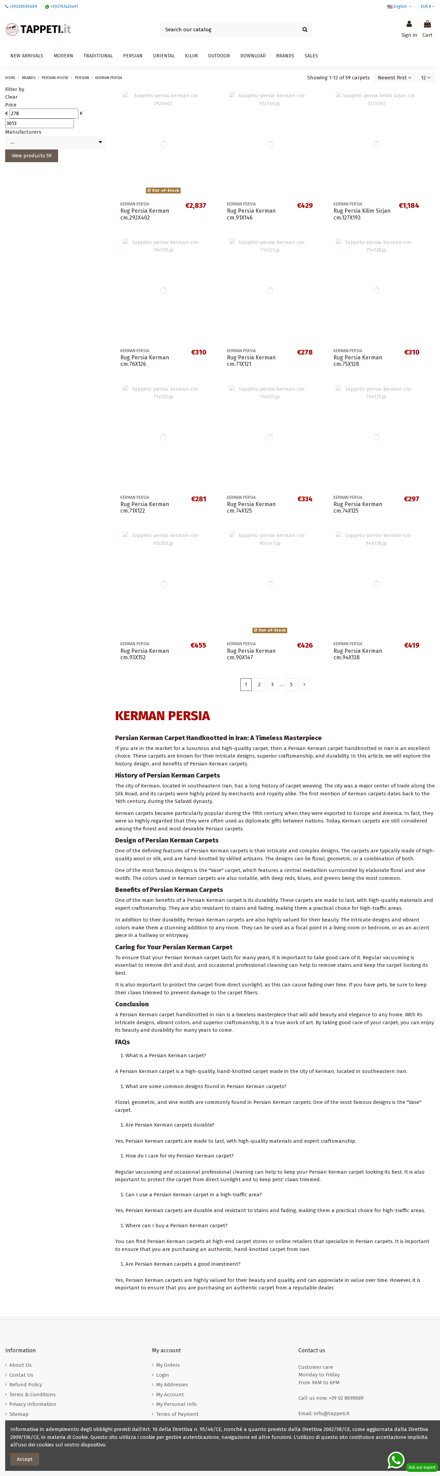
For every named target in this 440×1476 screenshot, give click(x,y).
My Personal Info (176, 1404)
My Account (170, 1394)
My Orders (168, 1365)
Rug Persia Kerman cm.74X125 (251, 507)
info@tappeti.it (332, 1413)
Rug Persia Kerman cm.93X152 (144, 654)
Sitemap (19, 1414)
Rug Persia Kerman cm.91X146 (251, 214)
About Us (20, 1365)
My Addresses (172, 1385)
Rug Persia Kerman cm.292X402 (144, 214)
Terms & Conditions (32, 1394)
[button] (253, 56)
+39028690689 (23, 6)
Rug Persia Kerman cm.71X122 (144, 507)
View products (32, 156)
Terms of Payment (177, 1414)
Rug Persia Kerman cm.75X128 (357, 360)
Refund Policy (25, 1385)
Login (162, 1375)
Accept (25, 1459)
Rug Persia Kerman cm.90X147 (251, 654)
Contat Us (21, 1375)
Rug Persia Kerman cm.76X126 (144, 360)
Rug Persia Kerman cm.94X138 (357, 654)
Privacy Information (32, 1404)
